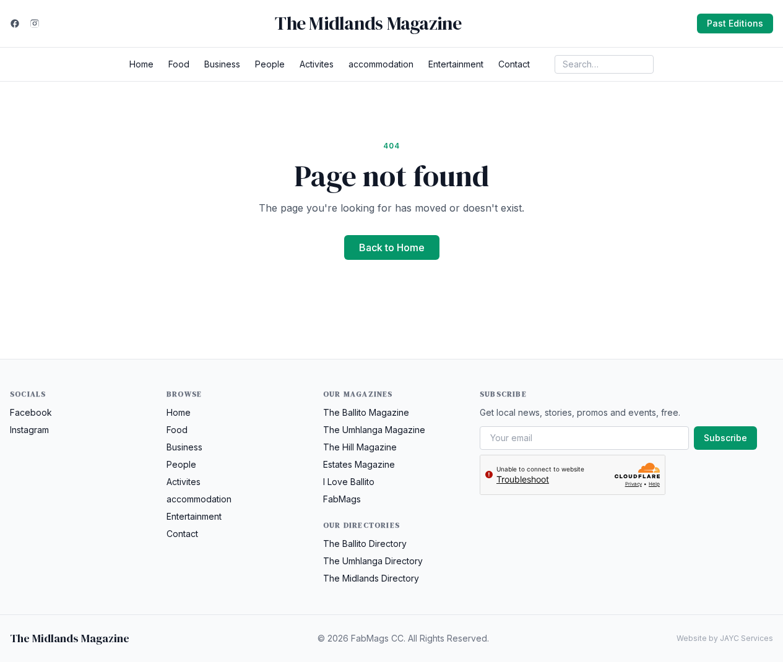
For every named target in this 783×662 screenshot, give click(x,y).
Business (222, 64)
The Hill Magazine (360, 447)
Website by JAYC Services (725, 638)
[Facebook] (15, 23)
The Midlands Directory (371, 578)
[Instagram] (35, 23)
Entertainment (455, 64)
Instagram (29, 429)
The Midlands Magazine (368, 23)
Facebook (31, 412)
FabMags (342, 499)
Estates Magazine (359, 464)
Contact (514, 64)
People (270, 64)
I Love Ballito (348, 481)
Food (178, 64)
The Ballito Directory (365, 543)
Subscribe (725, 437)
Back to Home (392, 247)
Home (141, 64)
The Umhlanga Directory (373, 561)
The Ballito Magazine (366, 412)
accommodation (380, 64)
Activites (317, 64)
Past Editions (735, 23)
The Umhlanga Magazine (374, 429)
